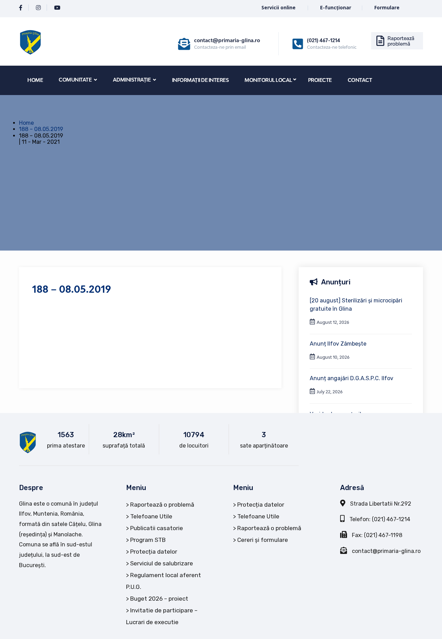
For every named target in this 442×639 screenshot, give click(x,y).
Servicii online (279, 7)
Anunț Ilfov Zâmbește (338, 343)
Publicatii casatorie (156, 528)
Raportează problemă (400, 41)
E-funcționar (335, 7)
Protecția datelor (153, 551)
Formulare (387, 7)
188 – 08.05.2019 (41, 129)
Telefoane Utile (151, 516)
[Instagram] (38, 7)
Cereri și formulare (262, 539)
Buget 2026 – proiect (159, 598)
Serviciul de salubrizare (161, 563)
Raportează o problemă (162, 504)
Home (26, 123)
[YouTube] (57, 7)
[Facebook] (20, 7)
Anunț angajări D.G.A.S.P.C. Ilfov (351, 378)
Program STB (148, 539)
